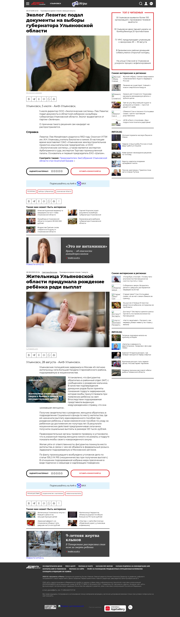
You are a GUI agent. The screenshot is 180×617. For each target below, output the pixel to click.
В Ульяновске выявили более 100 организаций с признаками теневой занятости (132, 20)
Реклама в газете (85, 566)
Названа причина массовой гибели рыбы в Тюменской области (136, 371)
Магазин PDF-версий (104, 566)
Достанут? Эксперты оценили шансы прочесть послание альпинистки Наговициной (138, 314)
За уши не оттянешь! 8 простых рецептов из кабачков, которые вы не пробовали (138, 305)
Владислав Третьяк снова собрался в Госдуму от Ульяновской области (48, 229)
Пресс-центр (70, 566)
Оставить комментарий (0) (90, 171)
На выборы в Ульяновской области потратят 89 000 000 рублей (50, 221)
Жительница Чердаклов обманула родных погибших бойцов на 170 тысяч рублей (91, 515)
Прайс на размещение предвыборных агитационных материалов (115, 569)
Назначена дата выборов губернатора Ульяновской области (90, 221)
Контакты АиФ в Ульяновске (54, 569)
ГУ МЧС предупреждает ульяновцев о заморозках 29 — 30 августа (132, 41)
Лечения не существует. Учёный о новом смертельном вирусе (136, 86)
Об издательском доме (52, 566)
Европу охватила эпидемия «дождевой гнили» (133, 162)
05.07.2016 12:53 (32, 11)
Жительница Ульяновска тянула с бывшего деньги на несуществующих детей (51, 515)
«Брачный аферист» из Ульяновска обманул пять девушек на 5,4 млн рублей (49, 523)
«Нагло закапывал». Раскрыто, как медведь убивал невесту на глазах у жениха (137, 322)
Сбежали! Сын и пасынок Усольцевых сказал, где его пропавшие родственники (138, 113)
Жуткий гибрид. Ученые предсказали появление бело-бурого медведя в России (138, 79)
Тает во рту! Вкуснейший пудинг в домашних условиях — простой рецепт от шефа (137, 105)
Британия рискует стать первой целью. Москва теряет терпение (135, 362)
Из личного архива (34, 93)
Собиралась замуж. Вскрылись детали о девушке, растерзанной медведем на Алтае (136, 287)
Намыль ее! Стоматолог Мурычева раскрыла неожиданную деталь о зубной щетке (137, 96)
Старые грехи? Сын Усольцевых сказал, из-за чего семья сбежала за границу (137, 296)
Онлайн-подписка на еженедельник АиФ (133, 566)
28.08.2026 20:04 (33, 272)
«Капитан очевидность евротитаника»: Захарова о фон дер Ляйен (136, 346)
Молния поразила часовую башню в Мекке (137, 136)
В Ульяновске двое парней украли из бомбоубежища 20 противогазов (133, 30)
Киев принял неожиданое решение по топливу (136, 154)
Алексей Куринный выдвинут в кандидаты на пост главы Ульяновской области (50, 213)
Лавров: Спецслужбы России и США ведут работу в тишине (137, 145)
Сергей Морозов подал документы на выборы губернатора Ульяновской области (84, 214)
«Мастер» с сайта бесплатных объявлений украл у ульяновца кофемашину (92, 523)
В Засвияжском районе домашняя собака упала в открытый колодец (132, 51)
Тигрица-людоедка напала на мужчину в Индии (134, 336)
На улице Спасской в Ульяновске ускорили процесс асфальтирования (133, 62)
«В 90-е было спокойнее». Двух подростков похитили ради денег (137, 121)
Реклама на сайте (76, 569)
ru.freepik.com (32, 349)
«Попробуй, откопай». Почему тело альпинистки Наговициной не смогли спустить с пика (137, 279)
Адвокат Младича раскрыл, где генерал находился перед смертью (136, 354)
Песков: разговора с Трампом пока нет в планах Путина (136, 171)
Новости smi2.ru (35, 264)
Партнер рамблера (95, 607)
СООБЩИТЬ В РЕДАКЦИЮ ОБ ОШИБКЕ (57, 571)
